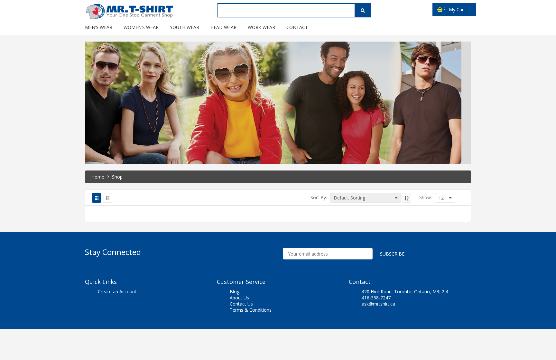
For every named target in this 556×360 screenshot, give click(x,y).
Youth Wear (184, 27)
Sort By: (318, 197)
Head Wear (223, 27)
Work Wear (261, 27)
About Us (239, 298)
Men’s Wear (98, 27)
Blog (234, 291)
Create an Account (117, 291)
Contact (297, 27)
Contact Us (241, 304)
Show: (425, 197)
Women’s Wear (141, 27)
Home (97, 177)
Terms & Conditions (251, 310)
